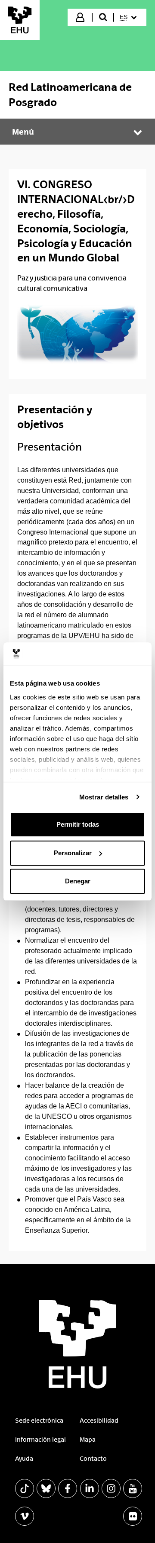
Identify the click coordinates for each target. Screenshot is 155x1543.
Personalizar (73, 853)
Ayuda (24, 1458)
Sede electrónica (39, 1420)
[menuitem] (129, 17)
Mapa (88, 1439)
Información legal (40, 1439)
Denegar (77, 881)
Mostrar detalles (104, 797)
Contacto (93, 1458)
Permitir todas (77, 824)
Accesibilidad (99, 1420)
